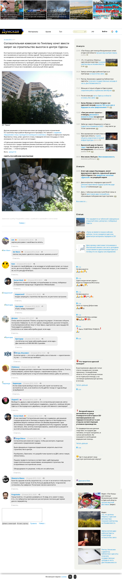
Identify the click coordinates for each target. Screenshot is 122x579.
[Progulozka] (5, 499)
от (92, 187)
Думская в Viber (84, 481)
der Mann (16, 252)
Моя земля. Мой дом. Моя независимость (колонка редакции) (78, 16)
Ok (70, 577)
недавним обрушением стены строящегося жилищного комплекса (32, 133)
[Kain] (5, 268)
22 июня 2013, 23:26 (32, 252)
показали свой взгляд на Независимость (93, 63)
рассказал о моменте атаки (90, 116)
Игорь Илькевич (22, 353)
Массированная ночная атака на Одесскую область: (93, 135)
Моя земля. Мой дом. (89, 157)
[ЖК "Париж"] (37, 123)
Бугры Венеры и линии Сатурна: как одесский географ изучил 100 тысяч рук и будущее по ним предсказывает (11, 15)
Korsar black (18, 280)
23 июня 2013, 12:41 (35, 416)
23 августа (80, 166)
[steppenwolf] (7, 293)
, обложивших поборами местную (97, 195)
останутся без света (96, 74)
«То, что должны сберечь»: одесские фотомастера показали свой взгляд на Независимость (110, 518)
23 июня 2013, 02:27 (24, 264)
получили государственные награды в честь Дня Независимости (99, 82)
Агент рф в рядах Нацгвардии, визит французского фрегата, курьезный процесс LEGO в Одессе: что (98, 173)
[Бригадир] (8, 305)
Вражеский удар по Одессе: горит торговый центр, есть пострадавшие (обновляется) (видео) (56, 15)
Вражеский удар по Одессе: (92, 145)
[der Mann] (6, 250)
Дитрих (14, 318)
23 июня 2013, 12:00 (30, 399)
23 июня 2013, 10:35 (30, 383)
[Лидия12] (5, 404)
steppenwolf (19, 294)
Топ (60, 32)
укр (93, 31)
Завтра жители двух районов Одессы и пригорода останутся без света (109, 534)
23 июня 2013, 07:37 (26, 318)
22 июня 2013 (8, 39)
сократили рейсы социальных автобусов (96, 90)
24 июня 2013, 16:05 (29, 494)
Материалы (33, 32)
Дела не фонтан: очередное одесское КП (96, 182)
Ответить (14, 246)
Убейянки (15, 367)
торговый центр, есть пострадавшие (92, 149)
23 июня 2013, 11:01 (38, 353)
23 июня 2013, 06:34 (32, 306)
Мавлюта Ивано (17, 478)
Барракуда (17, 383)
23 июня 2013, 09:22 (28, 367)
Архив (48, 32)
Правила (33, 523)
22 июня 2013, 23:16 (26, 240)
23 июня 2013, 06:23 (33, 294)
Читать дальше (82, 385)
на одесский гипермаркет (92, 118)
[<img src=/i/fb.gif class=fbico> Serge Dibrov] (7, 442)
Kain (13, 264)
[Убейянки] (5, 371)
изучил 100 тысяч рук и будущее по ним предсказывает (98, 106)
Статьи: (80, 214)
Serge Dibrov (20, 438)
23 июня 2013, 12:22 (33, 478)
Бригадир (19, 306)
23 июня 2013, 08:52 (32, 339)
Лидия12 (14, 399)
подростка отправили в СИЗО (92, 126)
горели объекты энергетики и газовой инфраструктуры (92, 138)
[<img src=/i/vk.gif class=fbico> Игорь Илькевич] (7, 357)
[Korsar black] (7, 284)
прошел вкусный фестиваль (106, 53)
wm (12, 240)
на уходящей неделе (98, 177)
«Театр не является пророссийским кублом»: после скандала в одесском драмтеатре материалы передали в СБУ (101, 234)
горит (83, 147)
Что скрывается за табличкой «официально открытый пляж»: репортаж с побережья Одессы (102, 221)
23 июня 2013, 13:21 (34, 438)
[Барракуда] (6, 383)
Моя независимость (106, 157)
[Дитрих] (5, 322)
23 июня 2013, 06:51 (35, 280)
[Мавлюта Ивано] (5, 482)
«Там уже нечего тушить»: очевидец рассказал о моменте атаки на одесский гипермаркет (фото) (34, 15)
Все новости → (81, 201)
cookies (64, 577)
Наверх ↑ (22, 223)
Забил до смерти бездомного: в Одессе (95, 124)
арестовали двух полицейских (98, 194)
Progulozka (15, 494)
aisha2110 (12, 152)
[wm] (5, 244)
